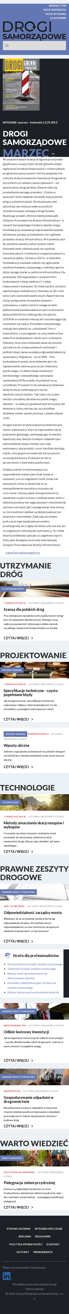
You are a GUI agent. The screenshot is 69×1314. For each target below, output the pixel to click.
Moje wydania (56, 13)
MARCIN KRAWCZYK (15, 1025)
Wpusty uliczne (16, 745)
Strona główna (19, 1228)
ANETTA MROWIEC (14, 906)
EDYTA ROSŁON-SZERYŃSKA (19, 1172)
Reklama (25, 1236)
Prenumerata (43, 1252)
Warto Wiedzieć (12, 1158)
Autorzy (23, 1252)
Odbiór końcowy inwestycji (26, 1032)
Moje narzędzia (55, 9)
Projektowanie (12, 670)
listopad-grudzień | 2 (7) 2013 (45, 603)
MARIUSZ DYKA (12, 1091)
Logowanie (58, 17)
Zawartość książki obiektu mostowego (31, 968)
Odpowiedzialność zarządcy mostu (33, 912)
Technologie (10, 802)
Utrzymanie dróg (13, 588)
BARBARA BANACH (38, 733)
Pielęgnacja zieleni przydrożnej (29, 1182)
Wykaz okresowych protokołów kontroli (33, 992)
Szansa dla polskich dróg (24, 609)
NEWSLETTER (57, 5)
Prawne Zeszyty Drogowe (18, 892)
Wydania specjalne (48, 1228)
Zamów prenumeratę (22, 553)
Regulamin (42, 1236)
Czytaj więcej (16, 638)
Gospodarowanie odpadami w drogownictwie (29, 1099)
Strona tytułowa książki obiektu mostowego (35, 964)
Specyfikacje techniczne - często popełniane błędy (31, 692)
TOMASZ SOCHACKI (15, 603)
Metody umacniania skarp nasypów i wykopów (34, 825)
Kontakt (53, 1244)
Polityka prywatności (25, 1244)
